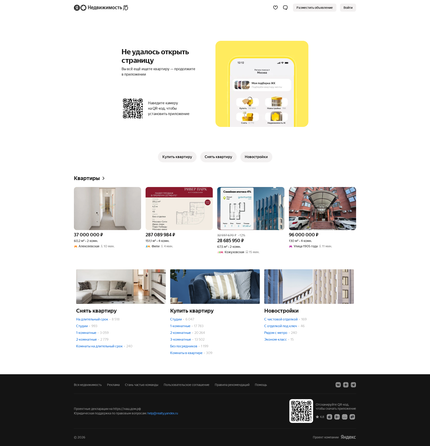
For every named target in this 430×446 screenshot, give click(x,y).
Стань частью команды (141, 385)
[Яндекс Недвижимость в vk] (338, 384)
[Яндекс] (348, 437)
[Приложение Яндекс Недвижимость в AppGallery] (344, 416)
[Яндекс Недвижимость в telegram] (353, 384)
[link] (348, 8)
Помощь (261, 385)
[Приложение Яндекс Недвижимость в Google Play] (337, 416)
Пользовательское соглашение (186, 385)
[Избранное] (275, 8)
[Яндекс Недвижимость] (101, 7)
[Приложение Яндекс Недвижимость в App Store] (329, 416)
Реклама (113, 385)
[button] (285, 8)
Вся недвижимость (88, 385)
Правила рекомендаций (232, 385)
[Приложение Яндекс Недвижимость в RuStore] (352, 416)
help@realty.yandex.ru (162, 413)
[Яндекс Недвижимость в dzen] (345, 384)
